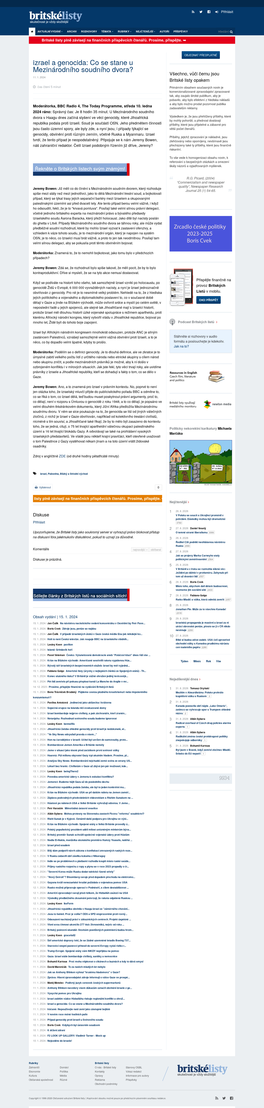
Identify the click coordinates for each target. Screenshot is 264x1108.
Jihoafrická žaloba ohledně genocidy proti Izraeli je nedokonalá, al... (86, 729)
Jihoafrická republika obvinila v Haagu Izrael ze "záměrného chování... (88, 909)
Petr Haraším (55, 808)
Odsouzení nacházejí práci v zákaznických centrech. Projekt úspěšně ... (89, 919)
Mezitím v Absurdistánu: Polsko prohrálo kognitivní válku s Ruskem (199, 694)
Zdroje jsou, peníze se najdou (79, 628)
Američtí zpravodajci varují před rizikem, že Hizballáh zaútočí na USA (87, 893)
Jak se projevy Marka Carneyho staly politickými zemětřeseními (198, 557)
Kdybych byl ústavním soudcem (81, 1025)
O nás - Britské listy (105, 1067)
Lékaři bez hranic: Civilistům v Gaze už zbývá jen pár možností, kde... (87, 766)
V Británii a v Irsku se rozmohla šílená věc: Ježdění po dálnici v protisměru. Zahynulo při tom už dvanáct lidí (202, 572)
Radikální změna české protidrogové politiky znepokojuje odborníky (202, 738)
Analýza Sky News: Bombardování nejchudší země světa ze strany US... (89, 761)
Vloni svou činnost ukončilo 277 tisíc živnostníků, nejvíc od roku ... (85, 924)
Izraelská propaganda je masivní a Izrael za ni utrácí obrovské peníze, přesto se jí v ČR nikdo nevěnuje (203, 626)
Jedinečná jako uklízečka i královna (90, 702)
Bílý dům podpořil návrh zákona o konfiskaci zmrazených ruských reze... (89, 850)
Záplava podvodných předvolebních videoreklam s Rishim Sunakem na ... (90, 798)
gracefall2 (69, 935)
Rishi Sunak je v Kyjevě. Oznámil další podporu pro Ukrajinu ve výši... (87, 819)
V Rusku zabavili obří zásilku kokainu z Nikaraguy (76, 856)
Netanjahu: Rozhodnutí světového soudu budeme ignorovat (82, 718)
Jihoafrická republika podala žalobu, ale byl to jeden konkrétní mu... (86, 787)
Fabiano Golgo (55, 671)
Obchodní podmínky (106, 1083)
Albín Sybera (54, 813)
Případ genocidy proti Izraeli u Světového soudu (75, 1019)
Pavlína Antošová (57, 702)
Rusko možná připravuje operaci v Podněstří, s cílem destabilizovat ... (88, 887)
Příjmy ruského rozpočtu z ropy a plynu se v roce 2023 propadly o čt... (88, 866)
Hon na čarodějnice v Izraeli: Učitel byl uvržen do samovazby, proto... (87, 739)
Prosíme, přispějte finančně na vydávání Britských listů (81, 687)
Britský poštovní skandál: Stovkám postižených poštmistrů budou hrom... (90, 930)
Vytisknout (45, 487)
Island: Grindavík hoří (59, 649)
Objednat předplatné (200, 55)
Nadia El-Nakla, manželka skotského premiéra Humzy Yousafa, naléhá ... (89, 840)
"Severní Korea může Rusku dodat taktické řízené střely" (81, 871)
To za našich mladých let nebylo (86, 967)
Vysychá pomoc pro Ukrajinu (64, 993)
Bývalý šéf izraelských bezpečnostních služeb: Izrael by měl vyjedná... (88, 665)
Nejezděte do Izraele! (59, 1041)
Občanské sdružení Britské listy (69, 1098)
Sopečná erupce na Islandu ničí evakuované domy (76, 708)
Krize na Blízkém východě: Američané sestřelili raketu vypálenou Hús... (89, 660)
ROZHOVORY (89, 31)
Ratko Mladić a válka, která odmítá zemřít (203, 599)
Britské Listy (202, 1070)
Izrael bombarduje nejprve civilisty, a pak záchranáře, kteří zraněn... (86, 713)
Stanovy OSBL (134, 1067)
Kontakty (100, 1071)
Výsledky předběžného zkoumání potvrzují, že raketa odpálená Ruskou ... (90, 898)
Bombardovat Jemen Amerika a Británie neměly (75, 745)
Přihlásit (226, 11)
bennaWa (69, 724)
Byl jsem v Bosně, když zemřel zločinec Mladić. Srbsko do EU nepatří (203, 751)
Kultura (33, 1075)
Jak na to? (181, 346)
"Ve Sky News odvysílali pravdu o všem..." (72, 734)
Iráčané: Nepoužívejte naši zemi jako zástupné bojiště (78, 1009)
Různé (63, 1079)
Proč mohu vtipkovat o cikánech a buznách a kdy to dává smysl (106, 961)
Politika (64, 1071)
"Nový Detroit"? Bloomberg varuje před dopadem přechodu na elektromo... (91, 877)
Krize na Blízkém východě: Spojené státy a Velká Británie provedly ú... (88, 824)
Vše (218, 661)
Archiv (72, 31)
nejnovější (139, 550)
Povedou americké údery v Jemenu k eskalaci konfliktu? (80, 776)
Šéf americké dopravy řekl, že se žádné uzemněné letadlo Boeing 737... (89, 940)
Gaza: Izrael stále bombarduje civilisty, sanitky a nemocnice (82, 956)
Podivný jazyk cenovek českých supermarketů (92, 983)
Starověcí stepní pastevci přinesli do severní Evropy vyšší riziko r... (86, 946)
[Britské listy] (81, 170)
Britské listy (58, 17)
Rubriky (124, 31)
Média (63, 1075)
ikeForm (68, 903)
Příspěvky (180, 31)
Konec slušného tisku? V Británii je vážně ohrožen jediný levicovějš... (87, 676)
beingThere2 (71, 771)
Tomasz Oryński (199, 688)
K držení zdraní (56, 1030)
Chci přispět (208, 300)
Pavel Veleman (56, 655)
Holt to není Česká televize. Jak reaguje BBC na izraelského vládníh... (87, 639)
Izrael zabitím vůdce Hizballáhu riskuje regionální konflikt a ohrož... (86, 998)
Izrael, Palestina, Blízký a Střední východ (64, 474)
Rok (208, 661)
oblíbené (156, 550)
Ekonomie (34, 1071)
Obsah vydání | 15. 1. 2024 (55, 616)
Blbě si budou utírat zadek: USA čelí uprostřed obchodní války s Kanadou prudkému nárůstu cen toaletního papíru (203, 643)
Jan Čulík (52, 623)
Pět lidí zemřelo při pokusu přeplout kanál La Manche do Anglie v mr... (87, 681)
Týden (184, 661)
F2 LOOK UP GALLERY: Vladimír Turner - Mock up (76, 1035)
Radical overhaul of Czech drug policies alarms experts (203, 724)
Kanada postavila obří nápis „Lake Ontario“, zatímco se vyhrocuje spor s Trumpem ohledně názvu (203, 709)
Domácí (64, 1067)
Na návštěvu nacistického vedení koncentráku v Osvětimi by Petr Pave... (102, 623)
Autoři (164, 31)
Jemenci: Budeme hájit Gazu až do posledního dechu (78, 782)
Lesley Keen (54, 644)
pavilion (68, 644)
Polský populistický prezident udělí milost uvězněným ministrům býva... (89, 829)
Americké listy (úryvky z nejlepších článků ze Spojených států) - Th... (106, 671)
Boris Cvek (54, 628)
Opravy (99, 1075)
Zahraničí (34, 1067)
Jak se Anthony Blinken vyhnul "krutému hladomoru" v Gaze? (83, 972)
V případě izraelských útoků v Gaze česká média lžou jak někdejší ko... (101, 634)
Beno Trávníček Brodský (62, 692)
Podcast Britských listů (196, 321)
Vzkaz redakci (133, 1071)
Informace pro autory (137, 1075)
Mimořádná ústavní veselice (81, 808)
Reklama (100, 1079)
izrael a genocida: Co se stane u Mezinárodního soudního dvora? (85, 1004)
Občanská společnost (41, 1079)
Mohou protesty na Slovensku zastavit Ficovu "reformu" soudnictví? (104, 813)
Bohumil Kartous (57, 961)
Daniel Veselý (198, 528)
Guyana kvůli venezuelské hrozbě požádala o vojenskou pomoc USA (87, 882)
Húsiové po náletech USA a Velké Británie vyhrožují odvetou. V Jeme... (88, 803)
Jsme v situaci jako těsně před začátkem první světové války (83, 750)
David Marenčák (57, 967)
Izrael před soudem (58, 845)
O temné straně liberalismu (195, 532)
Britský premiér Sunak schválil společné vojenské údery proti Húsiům (88, 834)
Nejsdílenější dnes (184, 679)
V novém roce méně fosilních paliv (67, 1014)
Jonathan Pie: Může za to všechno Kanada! (201, 611)
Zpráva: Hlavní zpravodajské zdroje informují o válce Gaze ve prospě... (88, 977)
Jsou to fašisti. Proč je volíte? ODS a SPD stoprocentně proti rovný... (87, 914)
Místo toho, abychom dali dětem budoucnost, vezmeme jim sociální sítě (202, 588)
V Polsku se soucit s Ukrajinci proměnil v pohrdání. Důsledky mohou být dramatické (200, 518)
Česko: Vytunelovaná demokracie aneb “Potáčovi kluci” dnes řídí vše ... (108, 655)
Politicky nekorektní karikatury (201, 431)
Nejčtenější (178, 501)
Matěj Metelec (55, 983)
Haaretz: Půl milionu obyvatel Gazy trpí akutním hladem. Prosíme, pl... (87, 755)
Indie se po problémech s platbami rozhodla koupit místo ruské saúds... (88, 861)
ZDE (62, 456)
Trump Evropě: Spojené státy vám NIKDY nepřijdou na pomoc (83, 951)
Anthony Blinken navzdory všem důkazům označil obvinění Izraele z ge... (89, 988)
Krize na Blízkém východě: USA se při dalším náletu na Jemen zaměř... (88, 792)
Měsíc (197, 661)
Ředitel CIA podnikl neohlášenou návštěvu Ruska (200, 544)
